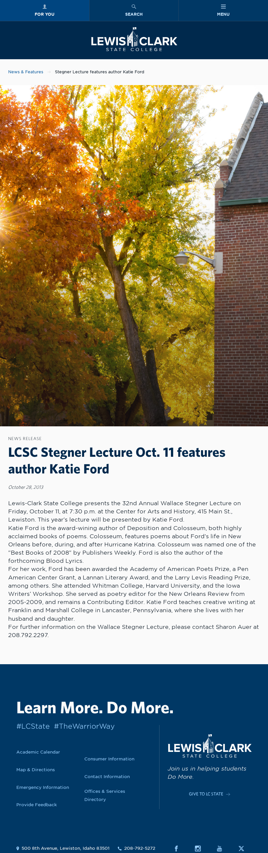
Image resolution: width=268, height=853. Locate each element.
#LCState (33, 726)
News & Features (25, 72)
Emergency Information (42, 787)
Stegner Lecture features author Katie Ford (99, 72)
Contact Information (107, 776)
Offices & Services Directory (104, 795)
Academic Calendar (38, 752)
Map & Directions (35, 769)
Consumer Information (109, 758)
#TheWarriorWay (84, 726)
